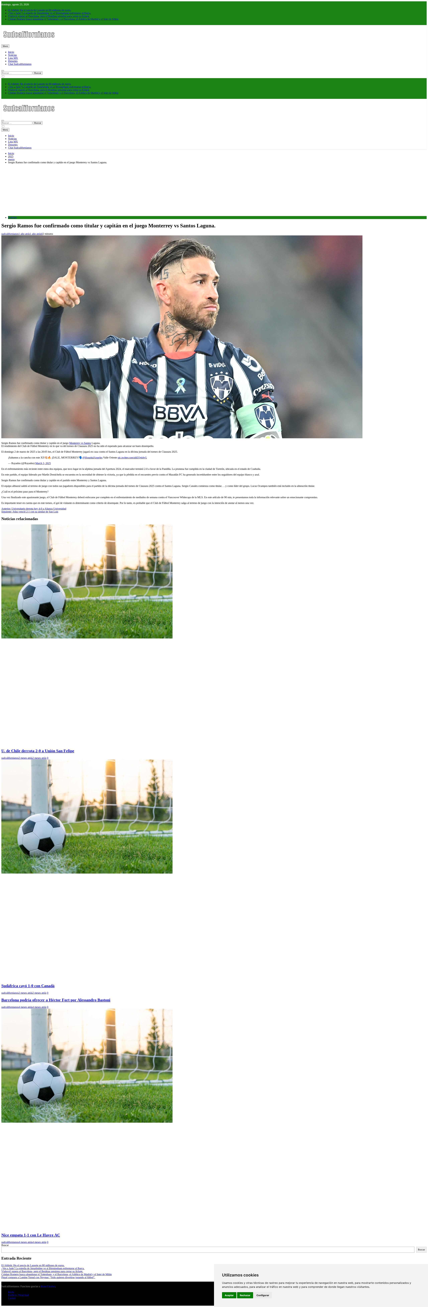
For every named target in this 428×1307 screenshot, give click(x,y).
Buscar (5, 1245)
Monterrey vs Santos (80, 443)
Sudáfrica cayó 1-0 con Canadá (28, 986)
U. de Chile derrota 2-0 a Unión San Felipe (37, 751)
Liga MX (13, 58)
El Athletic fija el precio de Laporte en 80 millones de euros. (39, 10)
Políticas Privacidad (18, 1295)
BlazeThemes (48, 1286)
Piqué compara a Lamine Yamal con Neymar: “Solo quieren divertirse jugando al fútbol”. (48, 1277)
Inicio (11, 52)
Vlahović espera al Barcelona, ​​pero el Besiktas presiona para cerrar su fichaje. (49, 16)
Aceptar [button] (229, 1295)
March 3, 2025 (43, 463)
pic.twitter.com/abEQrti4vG (132, 457)
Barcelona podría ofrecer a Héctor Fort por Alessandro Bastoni (55, 1000)
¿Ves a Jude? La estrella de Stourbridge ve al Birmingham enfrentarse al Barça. (49, 13)
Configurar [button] (262, 1295)
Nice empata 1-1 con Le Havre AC (30, 1235)
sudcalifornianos (10, 233)
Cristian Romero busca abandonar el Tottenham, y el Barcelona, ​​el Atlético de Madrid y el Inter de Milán (63, 19)
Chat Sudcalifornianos (19, 64)
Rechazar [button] (245, 1295)
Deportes (13, 61)
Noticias (12, 55)
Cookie (12, 1298)
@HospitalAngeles (92, 457)
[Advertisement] (214, 190)
